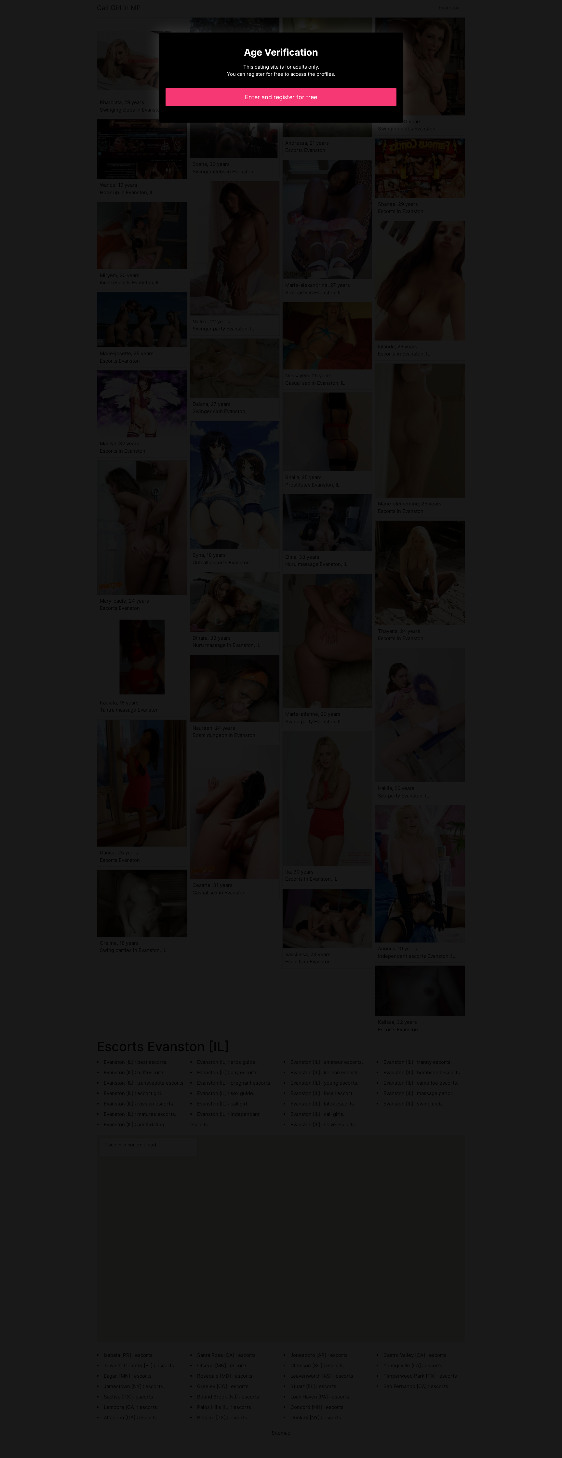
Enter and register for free (281, 97)
